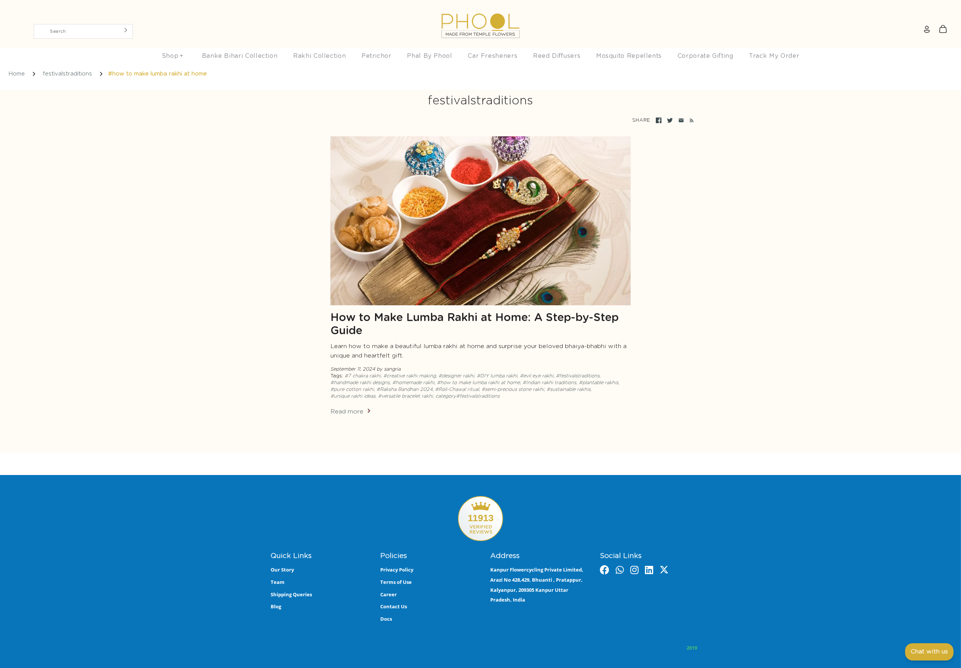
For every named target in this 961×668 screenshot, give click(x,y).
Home (17, 74)
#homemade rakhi (413, 382)
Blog (276, 606)
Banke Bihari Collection (240, 56)
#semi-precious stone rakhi (513, 389)
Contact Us (393, 606)
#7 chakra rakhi (363, 376)
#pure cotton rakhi (352, 389)
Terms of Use (396, 582)
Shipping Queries (291, 594)
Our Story (282, 569)
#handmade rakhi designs (360, 382)
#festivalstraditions (577, 376)
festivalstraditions (67, 74)
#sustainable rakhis (568, 389)
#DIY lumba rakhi (497, 376)
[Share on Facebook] (658, 120)
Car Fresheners (492, 56)
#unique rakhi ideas (352, 396)
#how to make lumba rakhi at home (478, 382)
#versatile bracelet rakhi (405, 396)
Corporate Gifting (706, 56)
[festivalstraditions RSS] (690, 120)
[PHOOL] (480, 8)
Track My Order (774, 56)
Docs (386, 618)
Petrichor (377, 56)
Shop (173, 56)
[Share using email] (681, 120)
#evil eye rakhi (536, 376)
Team (278, 582)
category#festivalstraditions (467, 396)
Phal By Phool (429, 56)
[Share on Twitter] (670, 120)
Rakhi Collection (319, 56)
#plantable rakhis (598, 382)
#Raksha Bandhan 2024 (404, 389)
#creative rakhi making (409, 376)
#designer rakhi (456, 376)
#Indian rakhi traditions (549, 382)
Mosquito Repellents (629, 56)
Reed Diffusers (556, 56)
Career (388, 594)
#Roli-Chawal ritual (457, 389)
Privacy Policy (396, 569)
